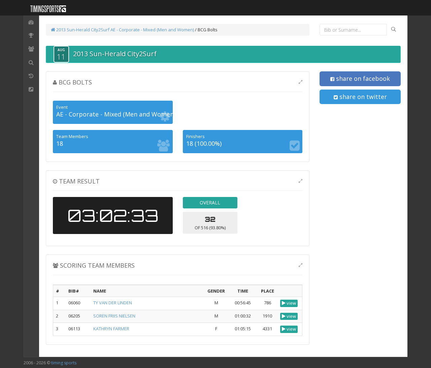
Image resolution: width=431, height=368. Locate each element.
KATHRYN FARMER (111, 329)
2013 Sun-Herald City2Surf (82, 30)
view (291, 303)
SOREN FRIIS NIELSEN (114, 316)
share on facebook (362, 78)
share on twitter (362, 97)
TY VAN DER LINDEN (112, 303)
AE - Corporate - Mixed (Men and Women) (152, 30)
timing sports (63, 363)
